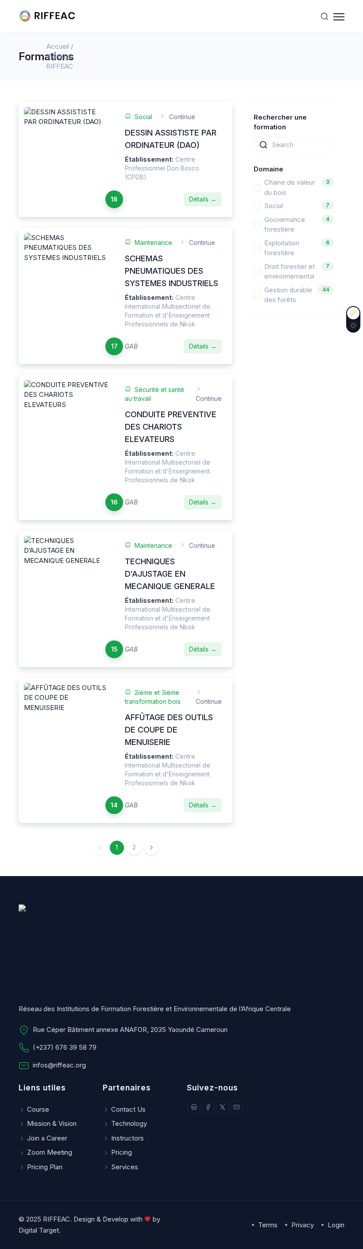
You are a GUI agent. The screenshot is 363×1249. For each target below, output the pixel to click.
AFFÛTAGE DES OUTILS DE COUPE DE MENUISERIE (169, 730)
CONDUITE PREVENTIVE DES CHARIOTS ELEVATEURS (170, 427)
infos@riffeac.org (59, 1065)
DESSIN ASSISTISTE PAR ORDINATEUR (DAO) (170, 139)
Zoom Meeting (49, 1152)
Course (38, 1109)
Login (335, 1225)
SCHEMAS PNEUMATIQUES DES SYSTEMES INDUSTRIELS (171, 271)
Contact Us (128, 1109)
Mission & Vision (52, 1123)
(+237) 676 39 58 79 (65, 1047)
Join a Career (47, 1138)
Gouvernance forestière (284, 224)
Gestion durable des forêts (288, 295)
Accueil (57, 46)
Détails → (202, 199)
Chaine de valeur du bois (289, 187)
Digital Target (39, 1230)
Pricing (121, 1152)
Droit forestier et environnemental (289, 271)
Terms (267, 1225)
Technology (129, 1123)
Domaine (268, 169)
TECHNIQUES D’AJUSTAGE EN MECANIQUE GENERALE (170, 574)
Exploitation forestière (281, 248)
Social (273, 206)
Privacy (302, 1225)
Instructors (127, 1138)
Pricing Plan (44, 1167)
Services (124, 1167)
